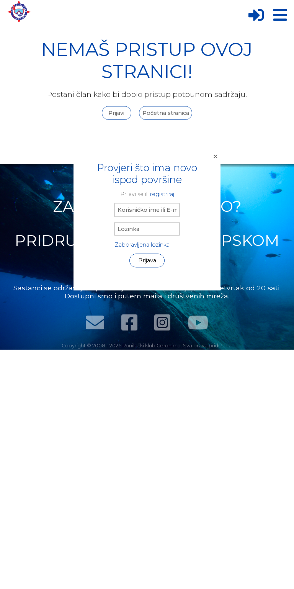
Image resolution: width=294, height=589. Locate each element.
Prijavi (116, 113)
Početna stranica (165, 113)
